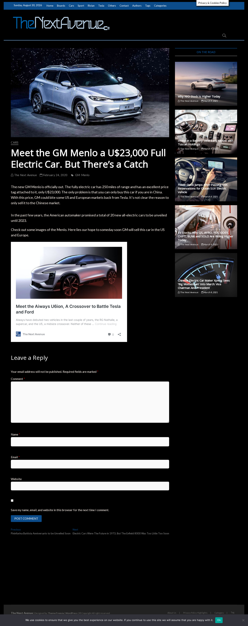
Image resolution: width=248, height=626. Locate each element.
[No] (243, 620)
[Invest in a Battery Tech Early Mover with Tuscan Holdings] (206, 132)
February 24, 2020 (55, 175)
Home (49, 5)
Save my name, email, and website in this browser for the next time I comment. (60, 510)
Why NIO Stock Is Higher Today (199, 96)
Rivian (91, 5)
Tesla (101, 5)
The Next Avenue (25, 175)
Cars (71, 5)
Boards (61, 5)
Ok (219, 620)
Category (219, 612)
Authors (136, 5)
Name (15, 434)
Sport (81, 5)
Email (15, 457)
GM (77, 175)
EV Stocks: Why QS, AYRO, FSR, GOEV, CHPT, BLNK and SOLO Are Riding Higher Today (205, 236)
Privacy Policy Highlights (195, 612)
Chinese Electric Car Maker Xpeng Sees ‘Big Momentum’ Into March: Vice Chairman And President (204, 284)
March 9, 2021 (210, 101)
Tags (147, 5)
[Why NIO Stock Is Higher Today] (206, 84)
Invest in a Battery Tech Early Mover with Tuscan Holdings (205, 142)
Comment (18, 379)
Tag (232, 612)
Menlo (85, 175)
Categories (160, 5)
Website (16, 479)
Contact (124, 5)
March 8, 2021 (210, 292)
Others (112, 5)
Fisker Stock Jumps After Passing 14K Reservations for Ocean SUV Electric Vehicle (203, 188)
